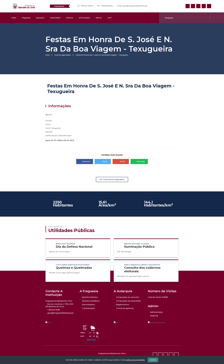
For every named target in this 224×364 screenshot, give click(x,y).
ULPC (110, 17)
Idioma (99, 17)
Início (14, 17)
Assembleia (55, 17)
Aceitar (153, 360)
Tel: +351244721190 (84, 6)
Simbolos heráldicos (90, 301)
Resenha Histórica (90, 297)
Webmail (154, 315)
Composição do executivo (127, 297)
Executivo (40, 17)
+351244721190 (53, 310)
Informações (84, 17)
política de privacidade (135, 360)
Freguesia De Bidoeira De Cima (59, 301)
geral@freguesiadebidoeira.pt (60, 313)
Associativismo (88, 304)
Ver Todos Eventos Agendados (112, 179)
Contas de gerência (125, 308)
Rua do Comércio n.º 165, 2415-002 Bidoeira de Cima (60, 305)
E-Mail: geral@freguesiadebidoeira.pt (131, 6)
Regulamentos (122, 304)
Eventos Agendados (63, 55)
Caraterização (88, 308)
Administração (156, 312)
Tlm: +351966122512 (104, 6)
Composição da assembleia (128, 301)
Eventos (69, 17)
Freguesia (26, 17)
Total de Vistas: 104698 (158, 297)
